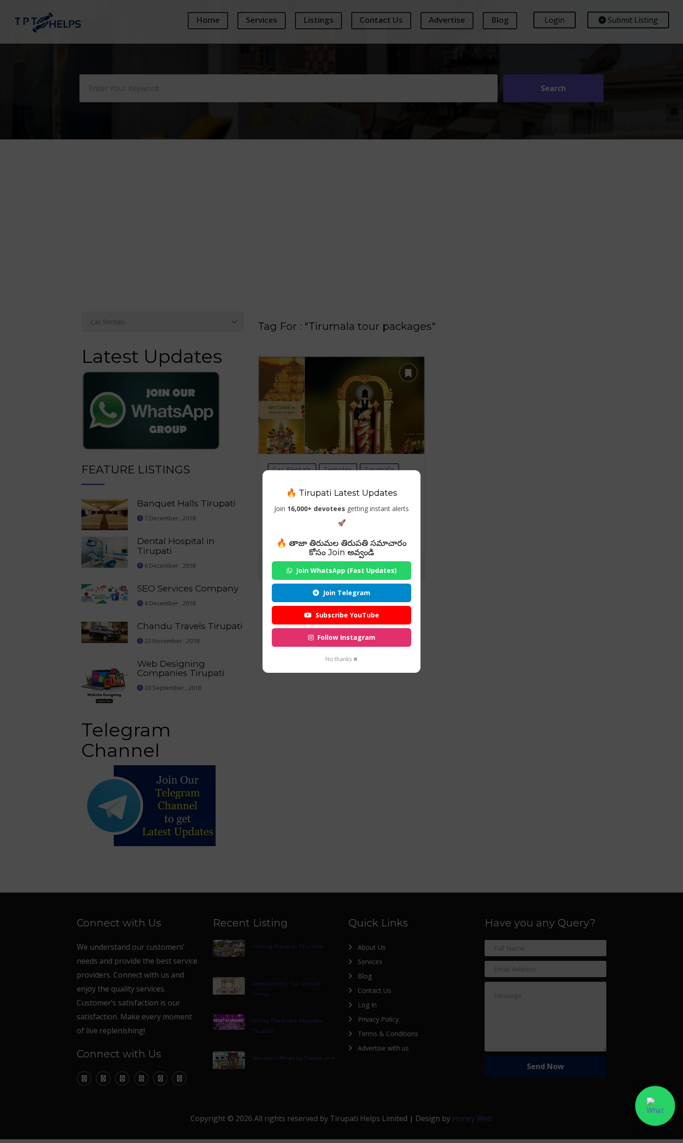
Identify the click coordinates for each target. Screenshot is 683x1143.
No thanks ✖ (341, 659)
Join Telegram (346, 592)
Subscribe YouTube (347, 615)
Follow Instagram (346, 637)
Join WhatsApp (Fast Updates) (346, 570)
